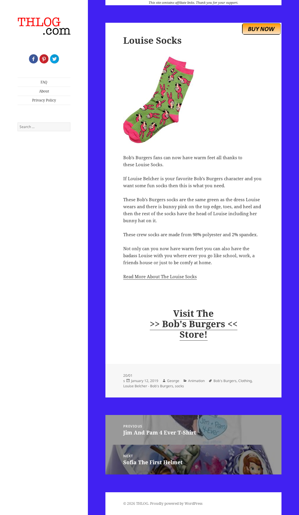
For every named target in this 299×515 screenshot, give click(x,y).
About (44, 91)
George (173, 380)
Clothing (245, 380)
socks (179, 385)
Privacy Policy (44, 100)
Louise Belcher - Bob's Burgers (148, 385)
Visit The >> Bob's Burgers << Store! (193, 323)
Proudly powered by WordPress (176, 503)
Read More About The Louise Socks (160, 276)
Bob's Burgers (225, 380)
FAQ (44, 82)
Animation (196, 380)
